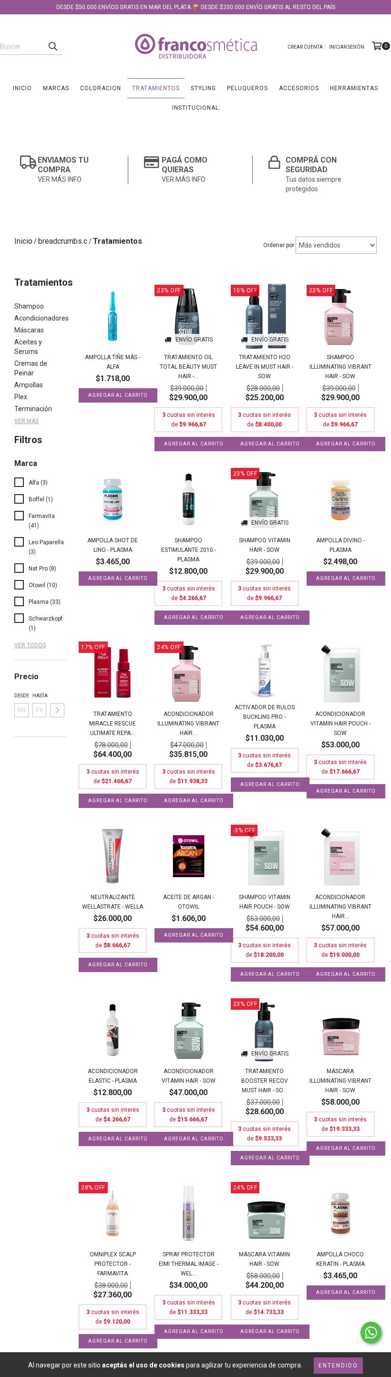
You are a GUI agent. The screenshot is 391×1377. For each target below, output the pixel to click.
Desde (21, 695)
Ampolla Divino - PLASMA (340, 545)
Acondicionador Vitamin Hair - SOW (189, 1076)
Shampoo (29, 306)
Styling (203, 88)
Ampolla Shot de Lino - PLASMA (112, 545)
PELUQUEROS (247, 88)
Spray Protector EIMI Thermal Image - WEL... (188, 1264)
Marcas (56, 88)
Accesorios (299, 88)
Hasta (39, 695)
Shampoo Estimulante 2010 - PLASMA (188, 550)
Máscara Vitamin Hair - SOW (264, 1259)
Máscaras (29, 330)
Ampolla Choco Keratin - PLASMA (340, 1259)
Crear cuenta (305, 47)
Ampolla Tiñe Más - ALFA (112, 362)
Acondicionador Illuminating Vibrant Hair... (188, 723)
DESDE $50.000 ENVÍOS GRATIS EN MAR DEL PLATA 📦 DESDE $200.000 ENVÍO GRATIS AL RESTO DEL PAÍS (195, 7)
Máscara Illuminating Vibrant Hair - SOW (340, 1081)
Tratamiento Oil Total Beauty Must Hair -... (188, 367)
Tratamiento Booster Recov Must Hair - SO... (264, 1081)
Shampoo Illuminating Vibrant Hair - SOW (340, 367)
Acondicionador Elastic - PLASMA (113, 1076)
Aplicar (57, 710)
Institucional (195, 107)
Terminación (33, 409)
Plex (20, 397)
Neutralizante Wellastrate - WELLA (112, 902)
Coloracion (100, 88)
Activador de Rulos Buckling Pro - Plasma (265, 717)
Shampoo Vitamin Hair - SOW (264, 545)
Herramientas (354, 88)
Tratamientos (156, 88)
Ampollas (28, 385)
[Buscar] (52, 46)
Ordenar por (278, 245)
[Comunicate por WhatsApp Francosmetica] (370, 1333)
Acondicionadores (41, 318)
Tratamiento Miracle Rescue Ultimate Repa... (112, 723)
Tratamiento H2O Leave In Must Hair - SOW (264, 367)
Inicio (22, 88)
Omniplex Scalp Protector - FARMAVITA (113, 1264)
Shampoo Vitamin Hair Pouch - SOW (264, 902)
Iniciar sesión (346, 47)
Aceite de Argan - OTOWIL (188, 902)
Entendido (338, 1365)
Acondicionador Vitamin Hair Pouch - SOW (340, 723)
